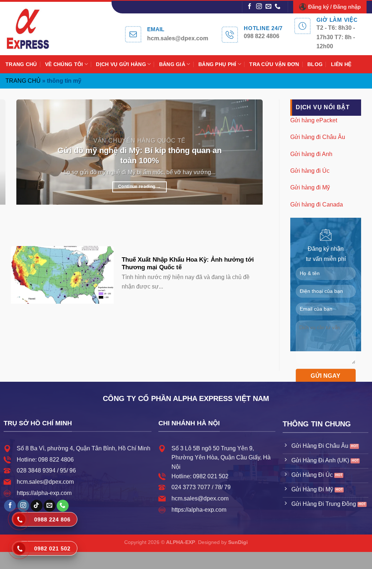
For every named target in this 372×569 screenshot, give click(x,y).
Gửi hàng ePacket (313, 120)
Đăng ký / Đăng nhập (334, 7)
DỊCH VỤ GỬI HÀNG (121, 64)
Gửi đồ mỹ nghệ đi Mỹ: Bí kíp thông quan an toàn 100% (139, 155)
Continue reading (139, 186)
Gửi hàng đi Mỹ (310, 187)
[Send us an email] (268, 7)
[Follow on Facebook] (249, 7)
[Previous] (18, 223)
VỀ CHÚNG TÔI (64, 64)
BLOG (315, 64)
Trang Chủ (23, 81)
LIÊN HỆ (341, 64)
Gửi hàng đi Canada (316, 204)
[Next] (38, 223)
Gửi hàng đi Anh (311, 154)
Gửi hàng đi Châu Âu (317, 137)
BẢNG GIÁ (172, 64)
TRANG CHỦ (21, 64)
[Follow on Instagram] (259, 7)
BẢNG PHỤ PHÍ (217, 64)
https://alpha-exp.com (44, 493)
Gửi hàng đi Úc (309, 171)
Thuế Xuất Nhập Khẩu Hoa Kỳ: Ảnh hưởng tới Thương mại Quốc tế (188, 263)
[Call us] (277, 7)
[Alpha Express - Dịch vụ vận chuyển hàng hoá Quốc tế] (35, 28)
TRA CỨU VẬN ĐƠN (274, 64)
